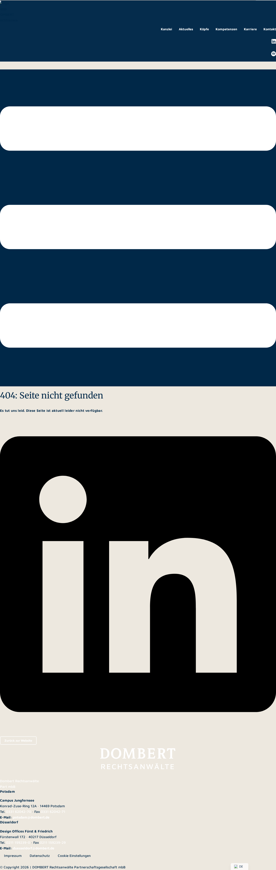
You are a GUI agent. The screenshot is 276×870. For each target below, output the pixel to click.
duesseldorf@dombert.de (33, 848)
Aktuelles (186, 29)
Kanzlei (166, 29)
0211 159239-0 (18, 843)
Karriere (250, 29)
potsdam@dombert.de (31, 817)
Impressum (13, 856)
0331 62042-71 (53, 812)
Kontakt (269, 29)
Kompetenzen (226, 29)
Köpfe (204, 29)
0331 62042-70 (18, 812)
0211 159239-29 (53, 843)
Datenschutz (40, 856)
